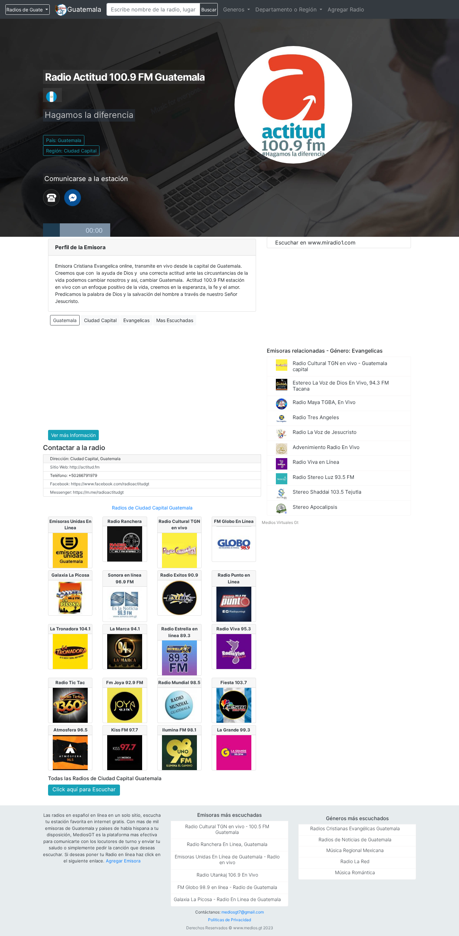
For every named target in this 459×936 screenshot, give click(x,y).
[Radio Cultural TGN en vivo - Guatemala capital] (179, 549)
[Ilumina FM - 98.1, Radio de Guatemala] (179, 752)
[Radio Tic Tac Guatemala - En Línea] (70, 704)
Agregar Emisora (123, 860)
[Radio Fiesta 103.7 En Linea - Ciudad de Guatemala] (233, 704)
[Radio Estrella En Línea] (179, 657)
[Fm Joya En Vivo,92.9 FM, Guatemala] (124, 704)
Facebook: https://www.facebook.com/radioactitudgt (99, 483)
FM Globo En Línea (234, 521)
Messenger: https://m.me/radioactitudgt (87, 492)
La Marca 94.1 (125, 628)
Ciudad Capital (100, 320)
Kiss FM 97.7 (124, 729)
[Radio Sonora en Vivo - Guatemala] (124, 603)
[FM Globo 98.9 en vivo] (233, 543)
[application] (76, 230)
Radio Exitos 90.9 (179, 575)
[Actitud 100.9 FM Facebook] (72, 197)
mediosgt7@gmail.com (242, 912)
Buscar (208, 9)
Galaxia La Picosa (70, 575)
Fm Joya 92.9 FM (124, 682)
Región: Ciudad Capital (71, 150)
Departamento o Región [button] (286, 9)
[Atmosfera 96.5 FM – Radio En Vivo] (70, 752)
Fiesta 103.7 (233, 682)
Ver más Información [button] (73, 435)
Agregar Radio (346, 9)
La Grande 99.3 (233, 729)
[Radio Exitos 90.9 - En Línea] (179, 597)
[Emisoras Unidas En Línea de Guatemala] (70, 549)
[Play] (51, 230)
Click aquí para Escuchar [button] (84, 789)
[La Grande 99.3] (233, 752)
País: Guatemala (63, 140)
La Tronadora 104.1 (70, 628)
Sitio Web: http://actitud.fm (74, 467)
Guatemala (84, 9)
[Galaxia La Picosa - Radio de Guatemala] (70, 597)
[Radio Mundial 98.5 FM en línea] (179, 704)
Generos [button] (234, 9)
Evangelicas (136, 320)
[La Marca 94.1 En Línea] (124, 651)
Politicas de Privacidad (229, 919)
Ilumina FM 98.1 (179, 729)
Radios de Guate (25, 9)
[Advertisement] (152, 378)
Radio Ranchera (125, 521)
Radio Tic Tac (70, 682)
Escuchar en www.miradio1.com (315, 242)
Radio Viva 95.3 (233, 628)
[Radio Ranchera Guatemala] (124, 543)
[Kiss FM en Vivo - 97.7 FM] (124, 752)
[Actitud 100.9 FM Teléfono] (51, 197)
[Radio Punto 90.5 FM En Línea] (233, 603)
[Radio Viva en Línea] (233, 651)
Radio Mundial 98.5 (179, 682)
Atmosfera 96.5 (70, 729)
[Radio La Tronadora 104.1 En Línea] (70, 651)
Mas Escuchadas (174, 320)
